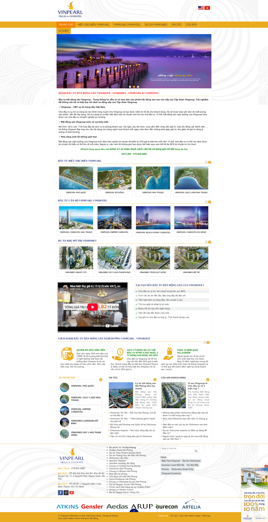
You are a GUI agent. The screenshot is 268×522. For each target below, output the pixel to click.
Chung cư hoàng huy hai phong (124, 466)
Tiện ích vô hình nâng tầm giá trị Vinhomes (131, 436)
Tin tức (176, 24)
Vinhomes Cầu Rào (118, 458)
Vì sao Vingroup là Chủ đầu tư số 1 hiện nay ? (197, 386)
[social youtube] (72, 491)
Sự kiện (64, 30)
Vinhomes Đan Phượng (120, 468)
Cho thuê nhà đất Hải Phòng (123, 476)
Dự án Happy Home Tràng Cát (124, 492)
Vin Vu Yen (120, 447)
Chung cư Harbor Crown (121, 489)
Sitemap (206, 515)
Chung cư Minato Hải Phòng (123, 471)
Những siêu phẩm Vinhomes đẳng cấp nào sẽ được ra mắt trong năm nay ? (185, 414)
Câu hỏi (191, 24)
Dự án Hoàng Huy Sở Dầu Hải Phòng (127, 455)
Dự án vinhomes (156, 24)
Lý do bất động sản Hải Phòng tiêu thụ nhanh (145, 386)
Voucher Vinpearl (117, 460)
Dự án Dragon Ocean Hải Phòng (125, 484)
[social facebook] (61, 491)
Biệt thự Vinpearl (171, 461)
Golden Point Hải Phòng (121, 450)
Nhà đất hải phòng (118, 474)
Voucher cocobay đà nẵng (122, 463)
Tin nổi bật (192, 465)
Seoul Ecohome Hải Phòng (122, 479)
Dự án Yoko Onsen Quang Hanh (125, 452)
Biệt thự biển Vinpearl (93, 24)
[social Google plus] (66, 491)
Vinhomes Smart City (182, 469)
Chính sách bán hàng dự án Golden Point (129, 487)
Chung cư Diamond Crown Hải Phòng (127, 481)
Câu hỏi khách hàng (173, 377)
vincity (165, 469)
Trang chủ (66, 24)
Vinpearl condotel (127, 24)
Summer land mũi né (173, 465)
